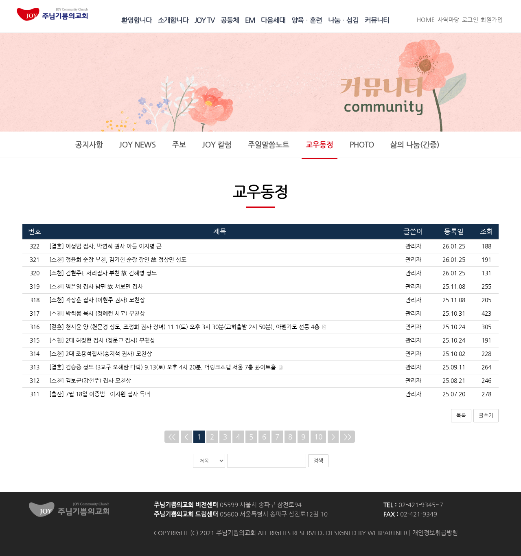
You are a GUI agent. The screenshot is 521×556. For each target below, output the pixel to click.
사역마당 (449, 19)
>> (347, 437)
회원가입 (492, 19)
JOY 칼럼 (217, 144)
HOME (426, 19)
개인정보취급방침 (435, 532)
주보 (179, 144)
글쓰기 (486, 415)
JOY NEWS (137, 144)
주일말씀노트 (268, 144)
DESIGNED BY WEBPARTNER (366, 532)
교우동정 (319, 144)
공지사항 (89, 144)
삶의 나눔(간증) (415, 144)
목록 (461, 415)
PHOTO (362, 144)
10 (318, 437)
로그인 (470, 19)
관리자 (413, 246)
